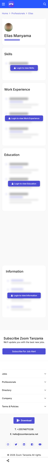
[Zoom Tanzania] (11, 4)
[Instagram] (8, 444)
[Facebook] (32, 444)
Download (26, 420)
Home (5, 13)
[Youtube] (40, 444)
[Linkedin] (24, 444)
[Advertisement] (24, 238)
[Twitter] (16, 444)
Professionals (18, 13)
